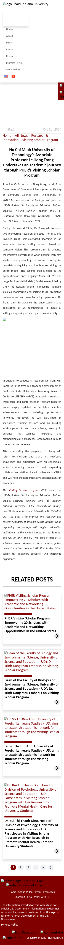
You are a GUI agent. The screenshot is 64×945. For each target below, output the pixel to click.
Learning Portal (14, 63)
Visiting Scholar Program (40, 140)
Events (9, 49)
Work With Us (13, 69)
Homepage (12, 892)
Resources (11, 56)
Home (9, 29)
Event (38, 892)
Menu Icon (42, 46)
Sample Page (25, 7)
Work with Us (41, 897)
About (9, 36)
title (59, 46)
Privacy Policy (9, 925)
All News (21, 136)
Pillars (9, 43)
